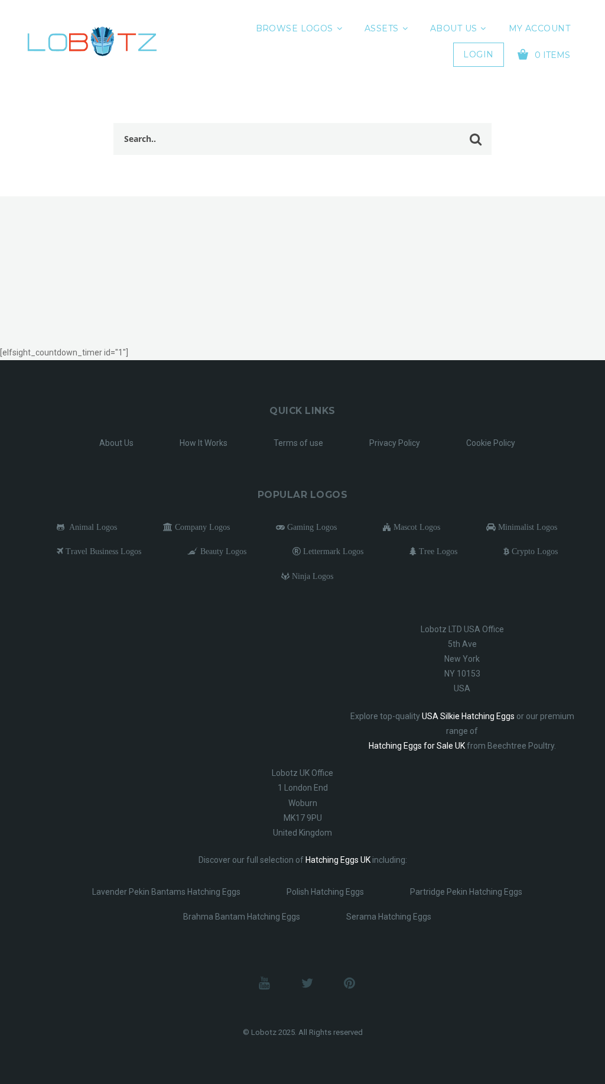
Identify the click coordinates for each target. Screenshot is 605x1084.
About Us (453, 28)
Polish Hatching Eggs (325, 892)
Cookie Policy (490, 443)
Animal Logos (90, 527)
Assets (382, 28)
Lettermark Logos (332, 551)
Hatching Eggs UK (337, 860)
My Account (539, 28)
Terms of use (298, 443)
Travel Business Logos (102, 551)
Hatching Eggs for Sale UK (417, 745)
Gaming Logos (311, 527)
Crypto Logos (533, 551)
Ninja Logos (311, 576)
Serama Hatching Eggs (388, 916)
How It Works (203, 443)
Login (478, 54)
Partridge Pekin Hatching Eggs (466, 892)
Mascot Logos (415, 527)
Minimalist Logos (526, 527)
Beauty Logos (222, 551)
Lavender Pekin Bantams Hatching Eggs (166, 892)
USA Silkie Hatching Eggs (468, 716)
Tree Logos (437, 551)
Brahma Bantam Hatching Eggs (241, 916)
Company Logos (201, 527)
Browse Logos (294, 28)
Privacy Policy (394, 443)
